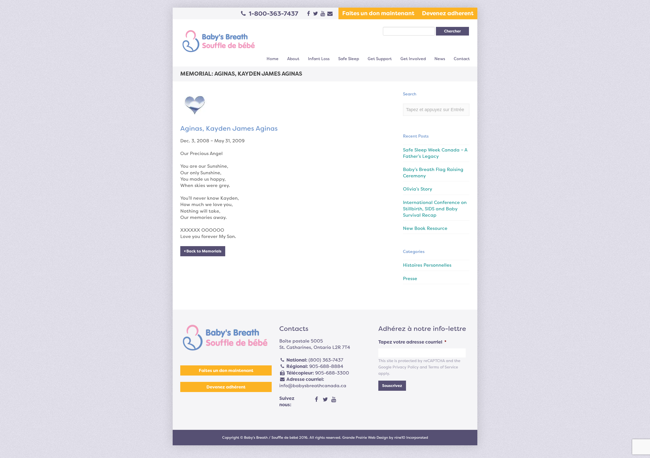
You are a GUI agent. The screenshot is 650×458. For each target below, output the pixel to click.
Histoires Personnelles (427, 265)
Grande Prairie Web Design (365, 437)
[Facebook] (316, 399)
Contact (462, 58)
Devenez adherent (448, 13)
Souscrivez (392, 385)
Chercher (452, 31)
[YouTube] (334, 399)
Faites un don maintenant (378, 13)
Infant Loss (319, 58)
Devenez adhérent (226, 387)
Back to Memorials (203, 251)
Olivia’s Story (417, 189)
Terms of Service (443, 367)
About (293, 58)
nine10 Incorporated (411, 437)
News (439, 58)
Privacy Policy (406, 367)
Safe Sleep (348, 58)
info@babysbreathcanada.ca (312, 386)
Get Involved (413, 58)
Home (273, 58)
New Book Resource (425, 228)
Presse (410, 279)
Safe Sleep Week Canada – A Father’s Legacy (435, 153)
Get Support (380, 58)
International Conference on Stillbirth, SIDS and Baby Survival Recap (435, 208)
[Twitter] (325, 399)
